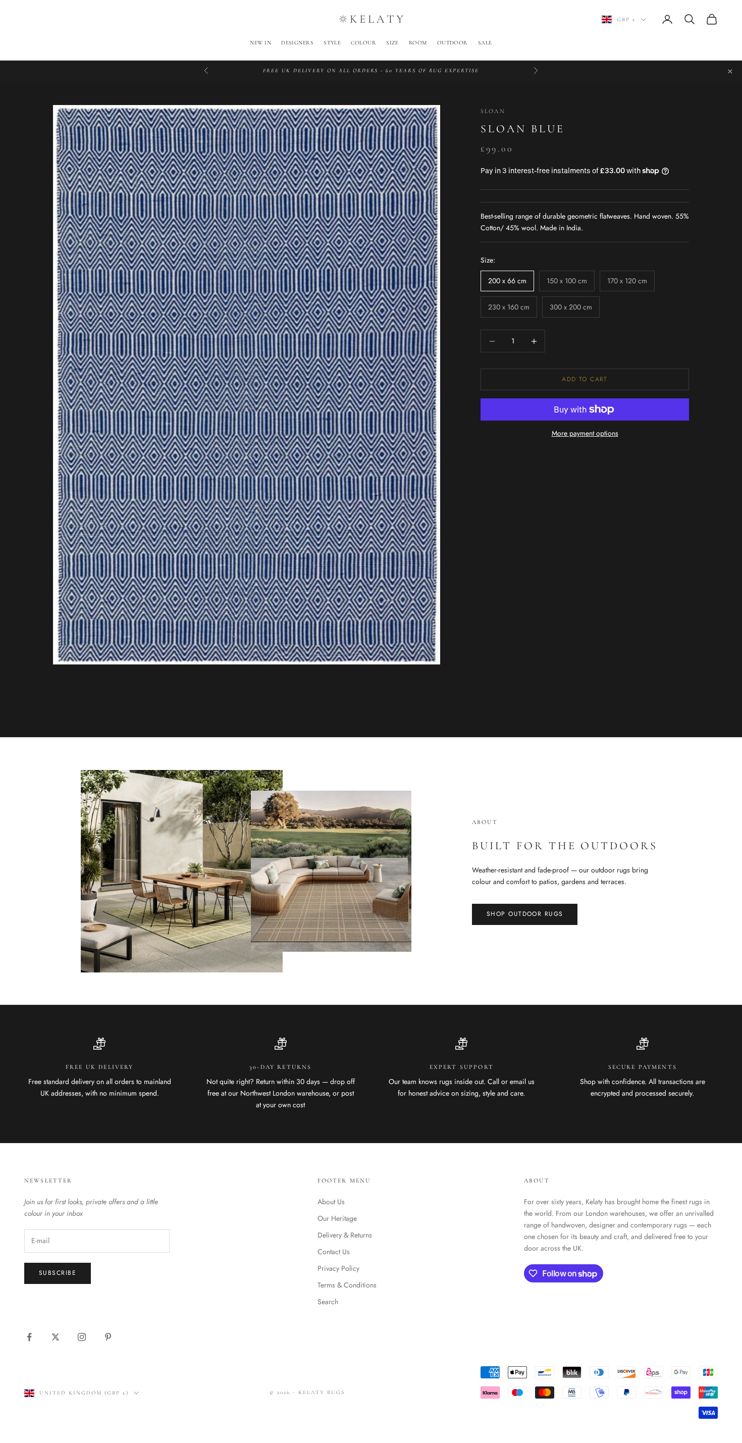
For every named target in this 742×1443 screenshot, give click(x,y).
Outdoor (452, 42)
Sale (485, 42)
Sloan (493, 111)
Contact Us (333, 1252)
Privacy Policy (338, 1268)
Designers (297, 42)
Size (392, 42)
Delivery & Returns (344, 1235)
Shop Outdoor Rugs (525, 913)
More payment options (585, 433)
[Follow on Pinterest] (108, 1337)
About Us (331, 1202)
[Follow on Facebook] (29, 1337)
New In (260, 42)
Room (418, 42)
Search (327, 1302)
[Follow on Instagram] (82, 1337)
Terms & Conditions (347, 1285)
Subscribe (57, 1272)
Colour (363, 42)
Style (332, 42)
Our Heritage (337, 1218)
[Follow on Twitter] (55, 1337)
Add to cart (585, 379)
